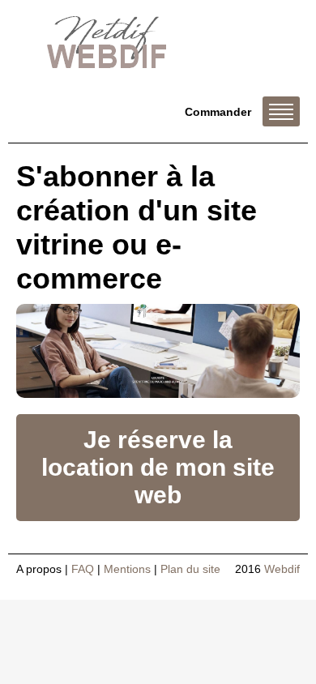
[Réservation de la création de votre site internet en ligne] (158, 351)
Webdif (282, 568)
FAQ (82, 568)
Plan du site (190, 568)
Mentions (127, 568)
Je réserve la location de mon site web (158, 467)
